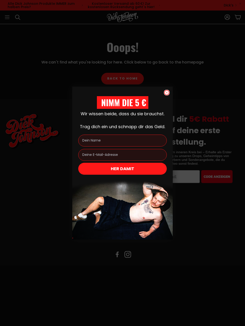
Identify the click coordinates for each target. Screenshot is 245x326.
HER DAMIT (122, 169)
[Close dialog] (166, 92)
